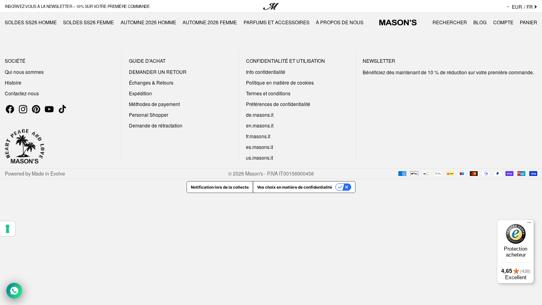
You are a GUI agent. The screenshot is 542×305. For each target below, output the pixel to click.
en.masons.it (259, 125)
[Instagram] (23, 109)
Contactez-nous (22, 93)
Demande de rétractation (156, 125)
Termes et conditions (268, 93)
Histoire (13, 82)
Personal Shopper (148, 114)
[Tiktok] (62, 109)
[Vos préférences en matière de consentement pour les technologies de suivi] (7, 228)
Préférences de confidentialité (278, 103)
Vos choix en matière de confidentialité (294, 187)
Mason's (254, 173)
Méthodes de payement (154, 103)
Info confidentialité (265, 71)
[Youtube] (49, 109)
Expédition (140, 93)
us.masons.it (259, 157)
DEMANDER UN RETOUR (157, 71)
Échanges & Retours (151, 82)
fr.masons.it (258, 136)
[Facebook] (10, 109)
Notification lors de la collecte (220, 187)
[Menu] (529, 224)
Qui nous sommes (24, 71)
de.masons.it (259, 114)
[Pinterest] (36, 109)
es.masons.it (259, 146)
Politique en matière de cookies (280, 82)
